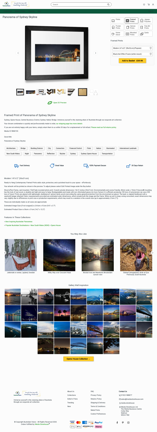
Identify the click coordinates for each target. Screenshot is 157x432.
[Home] (16, 7)
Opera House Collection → (78, 359)
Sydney (73, 154)
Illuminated (110, 148)
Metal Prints (95, 410)
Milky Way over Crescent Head (59, 273)
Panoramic (38, 154)
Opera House (56, 225)
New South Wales (13, 154)
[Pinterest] (123, 424)
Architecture (11, 148)
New (39, 11)
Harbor (98, 148)
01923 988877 (126, 395)
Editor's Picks (20, 11)
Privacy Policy (96, 395)
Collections (8, 11)
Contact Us (123, 391)
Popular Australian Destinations (17, 225)
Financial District (75, 148)
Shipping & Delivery (98, 403)
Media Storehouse (42, 424)
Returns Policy (96, 399)
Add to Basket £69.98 (132, 60)
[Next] (96, 53)
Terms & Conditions (98, 406)
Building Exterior (37, 148)
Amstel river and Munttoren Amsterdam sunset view (97, 274)
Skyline (62, 154)
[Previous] (18, 53)
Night (27, 154)
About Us (70, 391)
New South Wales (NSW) (40, 225)
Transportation (107, 154)
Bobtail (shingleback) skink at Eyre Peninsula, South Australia (136, 274)
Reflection (51, 154)
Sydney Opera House (89, 154)
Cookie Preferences (98, 414)
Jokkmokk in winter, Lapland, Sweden (21, 273)
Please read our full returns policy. (103, 127)
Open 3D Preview (59, 103)
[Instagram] (128, 424)
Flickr (89, 148)
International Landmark (128, 148)
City (49, 148)
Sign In (150, 11)
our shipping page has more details (69, 124)
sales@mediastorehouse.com (132, 399)
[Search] (108, 4)
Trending (31, 11)
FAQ (92, 391)
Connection (60, 148)
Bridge (23, 148)
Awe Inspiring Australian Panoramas (18, 222)
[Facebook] (117, 424)
